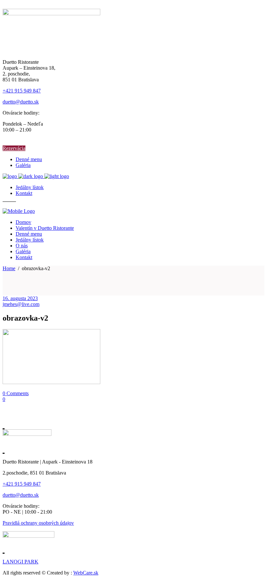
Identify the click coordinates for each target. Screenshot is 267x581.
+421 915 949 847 (22, 90)
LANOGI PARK (20, 561)
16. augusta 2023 (20, 298)
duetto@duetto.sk (21, 101)
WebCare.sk (85, 572)
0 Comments (16, 393)
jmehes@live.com (21, 304)
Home (9, 268)
